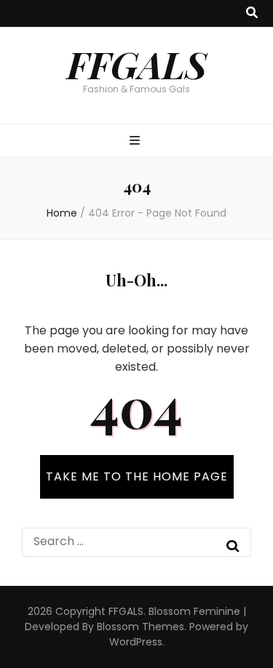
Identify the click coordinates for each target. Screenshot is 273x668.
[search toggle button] (252, 13)
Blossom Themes (140, 626)
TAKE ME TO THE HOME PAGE (137, 476)
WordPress (135, 642)
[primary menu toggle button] (136, 141)
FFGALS (137, 64)
